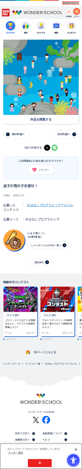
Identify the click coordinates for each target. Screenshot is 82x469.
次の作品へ (63, 134)
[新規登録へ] (68, 11)
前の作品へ (18, 134)
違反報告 (39, 262)
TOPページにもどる (44, 352)
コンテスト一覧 (32, 364)
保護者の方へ (22, 440)
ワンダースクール (11, 364)
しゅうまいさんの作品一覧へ (46, 245)
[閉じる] (76, 449)
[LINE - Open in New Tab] (54, 148)
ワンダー (44, 170)
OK (39, 463)
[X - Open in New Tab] (47, 148)
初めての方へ (22, 433)
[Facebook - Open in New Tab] (46, 420)
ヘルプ (46, 440)
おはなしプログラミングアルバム (50, 205)
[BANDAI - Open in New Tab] (6, 12)
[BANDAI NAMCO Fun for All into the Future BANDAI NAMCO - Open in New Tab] (70, 3)
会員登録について (52, 433)
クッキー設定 (15, 453)
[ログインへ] (76, 11)
